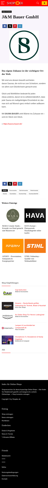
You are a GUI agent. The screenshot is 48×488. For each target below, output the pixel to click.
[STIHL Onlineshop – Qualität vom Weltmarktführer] (35, 240)
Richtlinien (5, 421)
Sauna (5, 194)
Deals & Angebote (8, 431)
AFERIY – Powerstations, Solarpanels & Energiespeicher (12, 258)
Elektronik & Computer (22, 341)
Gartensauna (23, 190)
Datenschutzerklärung (10, 476)
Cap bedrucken (20, 290)
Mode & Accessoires (21, 291)
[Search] (38, 3)
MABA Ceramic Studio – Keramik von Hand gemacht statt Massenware (12, 228)
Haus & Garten (6, 11)
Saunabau (13, 194)
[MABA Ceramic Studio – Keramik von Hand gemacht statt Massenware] (13, 210)
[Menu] (3, 3)
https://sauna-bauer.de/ (12, 124)
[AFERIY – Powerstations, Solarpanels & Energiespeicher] (13, 240)
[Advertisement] (24, 155)
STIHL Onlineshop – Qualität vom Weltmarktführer (32, 258)
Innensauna (34, 190)
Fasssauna (13, 190)
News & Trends (7, 434)
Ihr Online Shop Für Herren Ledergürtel (29, 315)
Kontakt (4, 479)
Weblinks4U (6, 456)
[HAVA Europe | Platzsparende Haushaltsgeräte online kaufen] (35, 210)
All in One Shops (20, 307)
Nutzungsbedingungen (10, 472)
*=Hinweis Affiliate (8, 437)
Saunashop (22, 194)
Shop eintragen (44, 3)
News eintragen (7, 417)
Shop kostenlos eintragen (20, 394)
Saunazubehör (33, 194)
